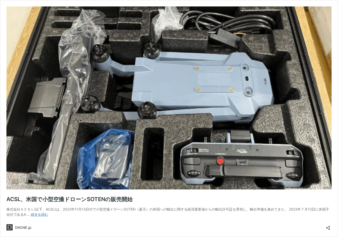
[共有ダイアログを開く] (328, 226)
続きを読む (39, 214)
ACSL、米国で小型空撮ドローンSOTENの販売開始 (69, 199)
